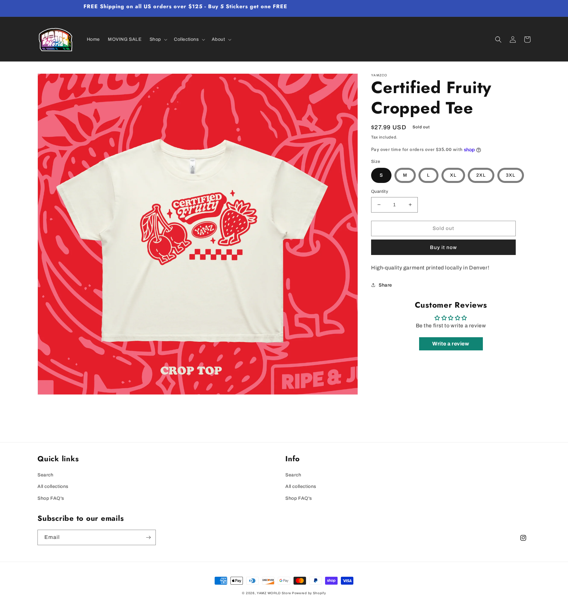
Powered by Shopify (309, 593)
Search (45, 474)
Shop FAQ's (50, 498)
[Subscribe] (148, 537)
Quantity (379, 191)
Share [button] (385, 285)
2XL (481, 175)
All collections (52, 486)
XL (453, 175)
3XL (510, 175)
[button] (158, 39)
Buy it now (443, 247)
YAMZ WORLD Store (274, 593)
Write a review (450, 343)
